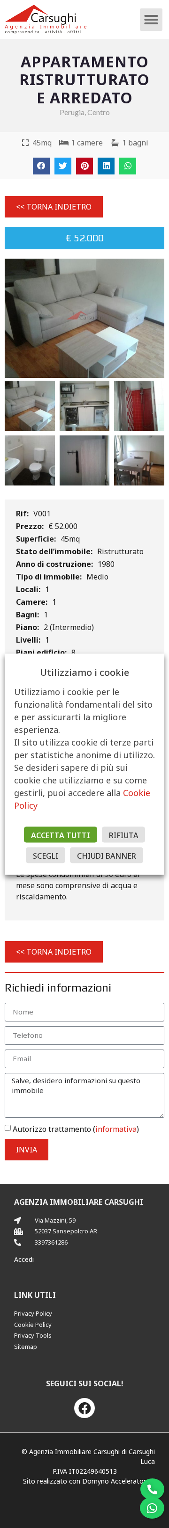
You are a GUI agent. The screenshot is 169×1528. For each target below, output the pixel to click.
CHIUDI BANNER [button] (106, 855)
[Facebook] (84, 1408)
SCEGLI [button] (45, 855)
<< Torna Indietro (54, 207)
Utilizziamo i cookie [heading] (84, 672)
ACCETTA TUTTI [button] (60, 835)
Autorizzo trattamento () (76, 1128)
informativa (116, 1128)
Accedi (24, 1259)
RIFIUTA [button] (123, 835)
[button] (151, 19)
